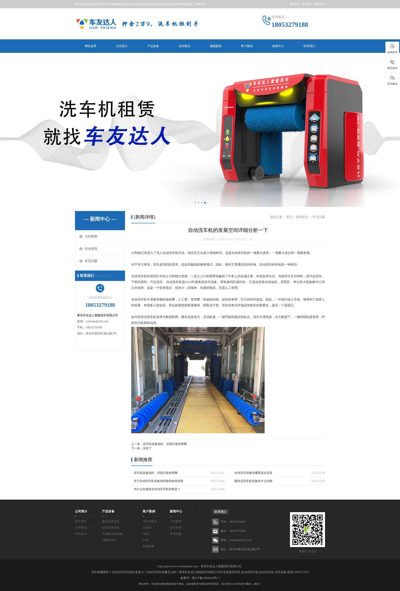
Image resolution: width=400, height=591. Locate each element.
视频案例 (215, 46)
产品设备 (153, 46)
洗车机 (129, 4)
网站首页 (295, 4)
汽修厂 (147, 533)
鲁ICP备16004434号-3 (206, 578)
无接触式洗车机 (112, 533)
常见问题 (91, 261)
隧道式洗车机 (111, 521)
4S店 (146, 540)
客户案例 (247, 46)
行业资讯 (91, 248)
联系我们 (319, 4)
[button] (195, 203)
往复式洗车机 (111, 527)
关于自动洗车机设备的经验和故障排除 (158, 481)
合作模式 (184, 46)
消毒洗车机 (109, 540)
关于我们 (307, 4)
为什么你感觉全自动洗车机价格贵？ (157, 489)
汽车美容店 (150, 521)
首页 (289, 217)
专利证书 (81, 533)
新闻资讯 (302, 217)
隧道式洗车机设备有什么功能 (253, 481)
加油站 (147, 527)
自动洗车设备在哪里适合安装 (253, 472)
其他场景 (148, 546)
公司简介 (122, 46)
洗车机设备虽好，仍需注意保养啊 (165, 444)
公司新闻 (91, 236)
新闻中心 (278, 46)
